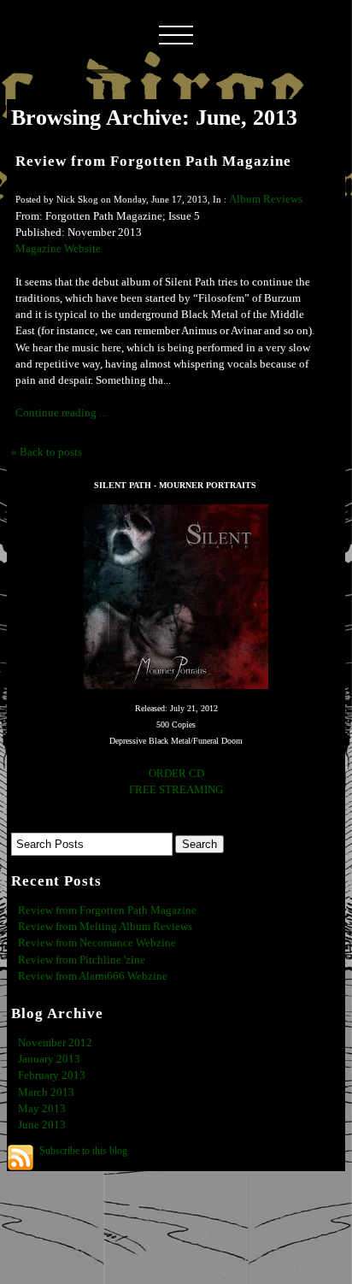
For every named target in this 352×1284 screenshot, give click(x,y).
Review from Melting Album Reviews (105, 927)
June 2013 (42, 1125)
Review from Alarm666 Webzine (92, 976)
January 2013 (49, 1059)
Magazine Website (58, 249)
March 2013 (46, 1092)
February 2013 (51, 1075)
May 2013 (42, 1109)
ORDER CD (176, 774)
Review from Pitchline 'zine (81, 960)
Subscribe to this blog (83, 1151)
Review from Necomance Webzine (97, 943)
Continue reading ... (61, 413)
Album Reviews (265, 199)
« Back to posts (46, 452)
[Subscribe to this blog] (20, 1157)
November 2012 (55, 1043)
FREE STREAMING (176, 790)
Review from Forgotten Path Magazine (153, 161)
